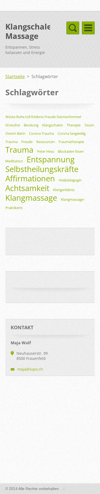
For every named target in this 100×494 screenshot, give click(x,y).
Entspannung (51, 159)
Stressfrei (12, 125)
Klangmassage (31, 197)
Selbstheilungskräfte (41, 169)
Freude (27, 141)
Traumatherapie (71, 141)
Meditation (14, 161)
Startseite (15, 76)
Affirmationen (30, 178)
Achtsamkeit (27, 188)
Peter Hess (45, 151)
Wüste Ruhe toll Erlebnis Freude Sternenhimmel (43, 116)
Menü (88, 27)
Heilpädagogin (70, 180)
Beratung (31, 125)
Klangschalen (52, 125)
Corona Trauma (41, 133)
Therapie (74, 125)
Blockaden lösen (71, 151)
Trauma (19, 149)
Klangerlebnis (63, 189)
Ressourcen (45, 141)
